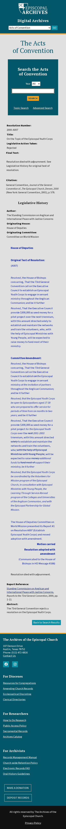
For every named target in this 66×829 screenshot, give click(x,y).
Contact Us (9, 656)
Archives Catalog (12, 737)
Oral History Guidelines (16, 774)
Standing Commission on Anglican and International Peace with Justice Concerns (30, 590)
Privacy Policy (33, 823)
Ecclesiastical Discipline (17, 694)
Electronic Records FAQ (16, 768)
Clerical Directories (14, 699)
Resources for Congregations (19, 683)
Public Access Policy (14, 726)
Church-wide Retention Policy (20, 763)
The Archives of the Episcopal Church (30, 640)
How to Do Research (14, 720)
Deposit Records (18, 798)
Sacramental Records (15, 731)
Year (28, 84)
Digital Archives (33, 20)
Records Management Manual (20, 757)
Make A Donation (18, 788)
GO (54, 28)
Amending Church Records (18, 689)
